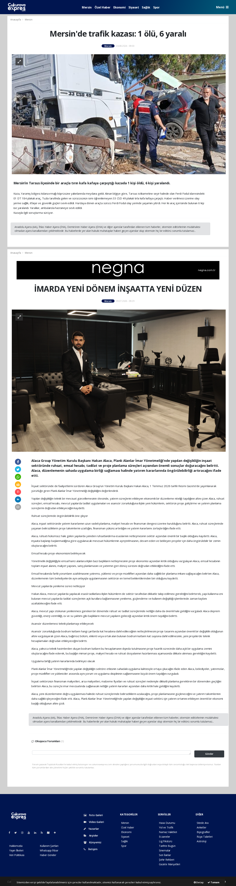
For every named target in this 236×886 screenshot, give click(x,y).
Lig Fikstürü (165, 841)
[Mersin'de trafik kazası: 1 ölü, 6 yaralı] (119, 114)
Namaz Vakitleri (168, 832)
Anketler (201, 827)
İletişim (93, 849)
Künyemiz (94, 842)
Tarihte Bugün (167, 846)
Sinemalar (164, 850)
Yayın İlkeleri (16, 850)
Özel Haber (102, 7)
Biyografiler (203, 832)
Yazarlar (93, 828)
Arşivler (93, 835)
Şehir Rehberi (166, 859)
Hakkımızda (15, 846)
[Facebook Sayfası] (11, 832)
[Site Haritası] (50, 832)
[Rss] (43, 832)
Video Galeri (96, 822)
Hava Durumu (167, 823)
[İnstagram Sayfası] (23, 832)
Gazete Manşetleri (169, 864)
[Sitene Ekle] (56, 832)
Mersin (87, 7)
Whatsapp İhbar (49, 850)
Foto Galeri (95, 815)
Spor (156, 7)
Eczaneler (164, 836)
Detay (200, 882)
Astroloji (201, 841)
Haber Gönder (48, 855)
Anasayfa (15, 19)
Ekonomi (119, 7)
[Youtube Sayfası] (30, 832)
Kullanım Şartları (49, 846)
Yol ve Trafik (166, 827)
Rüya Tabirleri (204, 836)
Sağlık (146, 7)
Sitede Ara (203, 823)
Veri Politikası (16, 855)
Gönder (209, 753)
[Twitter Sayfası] (17, 832)
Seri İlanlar (165, 855)
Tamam (214, 882)
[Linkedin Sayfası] (36, 832)
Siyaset (134, 7)
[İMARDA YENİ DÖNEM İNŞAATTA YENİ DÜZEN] (119, 380)
